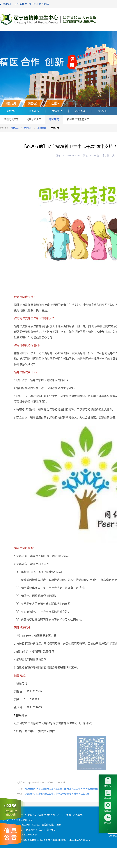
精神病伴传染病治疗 (78, 119)
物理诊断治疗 (34, 119)
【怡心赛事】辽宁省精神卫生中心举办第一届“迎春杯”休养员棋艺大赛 (57, 793)
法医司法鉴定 (11, 119)
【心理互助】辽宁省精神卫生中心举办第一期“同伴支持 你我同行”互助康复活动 (61, 789)
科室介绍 (80, 111)
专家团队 (103, 111)
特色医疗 (28, 127)
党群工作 (57, 111)
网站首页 (11, 111)
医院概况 (34, 111)
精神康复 (54, 119)
